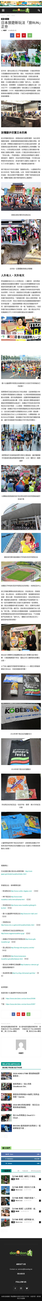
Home (3, 15)
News (7, 19)
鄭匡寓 (17, 1179)
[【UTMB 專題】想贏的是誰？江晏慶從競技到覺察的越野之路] (5, 1201)
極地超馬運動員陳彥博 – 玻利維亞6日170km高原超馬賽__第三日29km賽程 (11, 1029)
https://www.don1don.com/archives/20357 (20, 1004)
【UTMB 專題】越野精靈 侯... (23, 1219)
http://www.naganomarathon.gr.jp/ (12, 933)
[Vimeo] (27, 1288)
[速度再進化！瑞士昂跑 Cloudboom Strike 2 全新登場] (6, 1086)
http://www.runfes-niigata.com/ (21, 891)
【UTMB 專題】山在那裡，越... (24, 1209)
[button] (39, 10)
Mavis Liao (19, 1190)
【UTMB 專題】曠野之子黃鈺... (24, 1176)
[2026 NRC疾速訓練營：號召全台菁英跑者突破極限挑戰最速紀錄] (6, 1107)
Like (38, 1154)
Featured (25, 1171)
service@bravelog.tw (25, 1269)
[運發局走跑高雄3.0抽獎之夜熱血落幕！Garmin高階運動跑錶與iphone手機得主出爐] (6, 1097)
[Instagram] (21, 1288)
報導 (3, 19)
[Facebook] (15, 1288)
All (18, 1171)
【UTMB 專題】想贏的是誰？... (24, 1198)
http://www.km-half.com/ (28, 914)
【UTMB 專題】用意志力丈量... (24, 1187)
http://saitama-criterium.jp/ (29, 964)
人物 (13, 1179)
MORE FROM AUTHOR (12, 1067)
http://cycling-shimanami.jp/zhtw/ (23, 973)
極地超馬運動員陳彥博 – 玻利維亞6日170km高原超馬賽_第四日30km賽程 (31, 1029)
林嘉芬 (5, 30)
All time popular (36, 1171)
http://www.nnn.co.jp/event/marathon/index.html (17, 925)
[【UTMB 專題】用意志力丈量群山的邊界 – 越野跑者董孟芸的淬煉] (5, 1190)
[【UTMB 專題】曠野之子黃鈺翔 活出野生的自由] (5, 1179)
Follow (36, 1159)
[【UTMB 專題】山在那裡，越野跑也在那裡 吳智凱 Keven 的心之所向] (5, 1212)
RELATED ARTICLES (11, 1064)
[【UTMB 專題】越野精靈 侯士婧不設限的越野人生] (5, 1222)
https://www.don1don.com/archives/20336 (20, 998)
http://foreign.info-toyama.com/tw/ (22, 947)
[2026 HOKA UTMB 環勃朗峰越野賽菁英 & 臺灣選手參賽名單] (6, 1076)
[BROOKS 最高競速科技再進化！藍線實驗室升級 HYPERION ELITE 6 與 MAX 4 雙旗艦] (6, 1128)
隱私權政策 (21, 1274)
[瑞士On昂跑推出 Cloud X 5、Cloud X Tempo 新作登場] (6, 1118)
